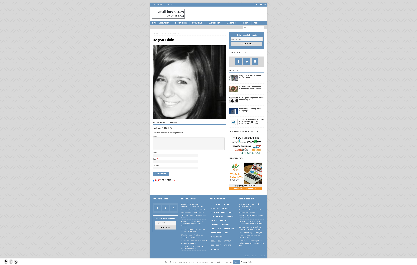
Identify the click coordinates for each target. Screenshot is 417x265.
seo (226, 233)
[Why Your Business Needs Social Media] (233, 80)
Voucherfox (243, 210)
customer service (218, 213)
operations (229, 229)
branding (215, 208)
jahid (240, 221)
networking (216, 229)
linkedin (214, 225)
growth (223, 221)
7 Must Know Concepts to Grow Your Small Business (250, 88)
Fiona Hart (242, 233)
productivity (216, 233)
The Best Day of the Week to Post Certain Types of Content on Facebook (251, 122)
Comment (157, 136)
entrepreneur (217, 217)
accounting (216, 204)
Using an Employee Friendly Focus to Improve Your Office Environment (250, 235)
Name (155, 153)
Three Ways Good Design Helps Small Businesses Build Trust (251, 243)
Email (155, 159)
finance (214, 221)
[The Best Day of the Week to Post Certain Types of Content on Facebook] (233, 124)
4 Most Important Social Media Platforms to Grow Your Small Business (192, 223)
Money (245, 23)
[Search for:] (253, 27)
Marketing (231, 23)
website (227, 245)
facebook (230, 217)
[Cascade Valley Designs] (245, 189)
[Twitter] (261, 5)
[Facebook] (257, 5)
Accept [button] (236, 262)
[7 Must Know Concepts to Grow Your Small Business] (233, 91)
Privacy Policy (247, 262)
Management (214, 23)
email (230, 213)
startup (227, 241)
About (169, 4)
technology (216, 245)
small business (217, 237)
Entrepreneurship (160, 23)
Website (156, 165)
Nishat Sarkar (243, 227)
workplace (215, 249)
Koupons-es (243, 204)
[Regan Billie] (189, 118)
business (225, 208)
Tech (256, 23)
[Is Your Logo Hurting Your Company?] (233, 113)
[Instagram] (265, 5)
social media (216, 241)
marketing (225, 225)
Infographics (181, 23)
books (226, 204)
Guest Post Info (157, 4)
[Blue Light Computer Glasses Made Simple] (233, 102)
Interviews (197, 23)
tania (240, 215)
